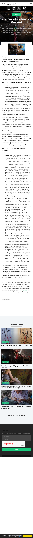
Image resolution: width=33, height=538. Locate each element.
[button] (31, 4)
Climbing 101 (16, 14)
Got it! (28, 535)
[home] (8, 3)
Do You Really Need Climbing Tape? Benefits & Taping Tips (16, 407)
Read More (19, 536)
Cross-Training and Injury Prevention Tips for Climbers (16, 366)
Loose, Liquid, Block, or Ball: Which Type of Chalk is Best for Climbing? (16, 387)
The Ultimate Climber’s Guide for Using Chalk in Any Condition (16, 346)
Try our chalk (23, 290)
